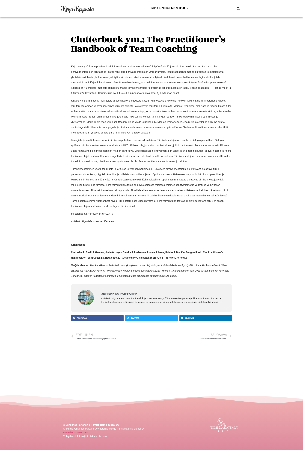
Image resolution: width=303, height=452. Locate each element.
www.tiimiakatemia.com (76, 432)
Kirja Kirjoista (78, 9)
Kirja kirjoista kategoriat (168, 8)
